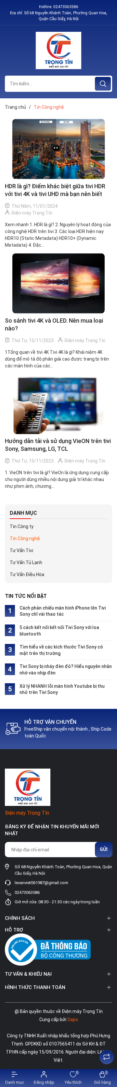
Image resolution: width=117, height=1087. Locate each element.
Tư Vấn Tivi (21, 550)
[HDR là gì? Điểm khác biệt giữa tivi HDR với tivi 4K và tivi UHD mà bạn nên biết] (58, 149)
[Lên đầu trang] (106, 1041)
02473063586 (65, 7)
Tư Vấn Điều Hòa (27, 574)
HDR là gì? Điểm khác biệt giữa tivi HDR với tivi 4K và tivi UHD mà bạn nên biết (55, 190)
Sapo (72, 1019)
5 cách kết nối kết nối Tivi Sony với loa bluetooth (59, 630)
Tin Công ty (21, 526)
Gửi (104, 849)
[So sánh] (106, 1057)
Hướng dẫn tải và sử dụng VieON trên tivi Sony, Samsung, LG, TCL (58, 445)
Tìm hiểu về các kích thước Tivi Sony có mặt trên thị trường (61, 650)
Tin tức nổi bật (26, 596)
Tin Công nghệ (25, 538)
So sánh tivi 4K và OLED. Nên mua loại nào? (54, 324)
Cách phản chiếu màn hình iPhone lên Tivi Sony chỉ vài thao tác (63, 611)
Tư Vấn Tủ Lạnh (26, 562)
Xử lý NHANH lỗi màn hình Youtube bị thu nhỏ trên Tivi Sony (62, 689)
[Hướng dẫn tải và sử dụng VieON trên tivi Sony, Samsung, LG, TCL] (58, 404)
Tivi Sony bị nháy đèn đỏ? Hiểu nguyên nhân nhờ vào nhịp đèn (66, 669)
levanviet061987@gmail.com (41, 882)
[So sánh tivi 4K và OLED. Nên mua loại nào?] (58, 283)
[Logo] (58, 50)
